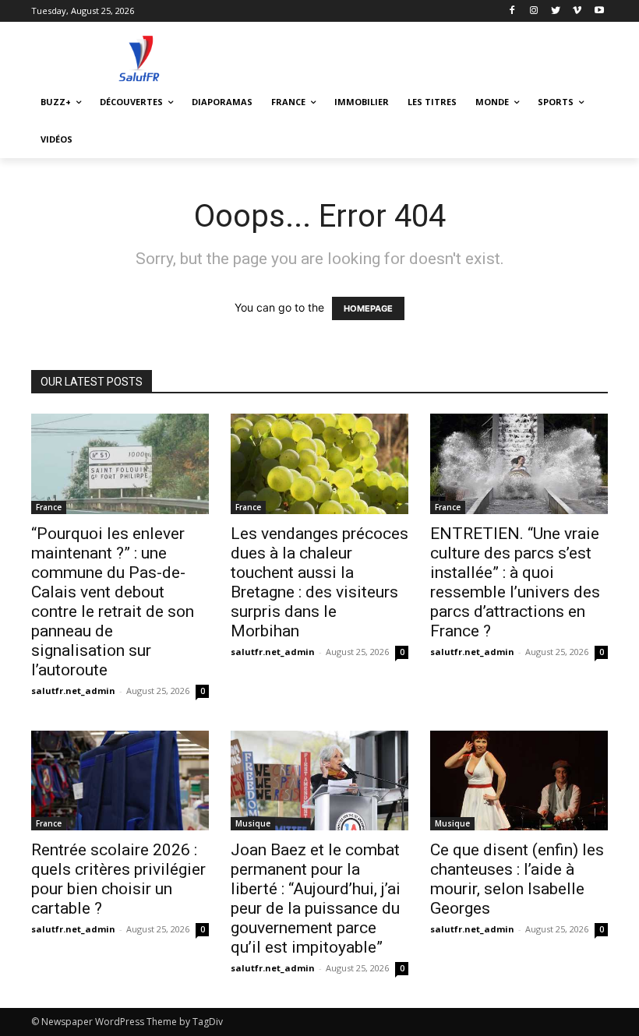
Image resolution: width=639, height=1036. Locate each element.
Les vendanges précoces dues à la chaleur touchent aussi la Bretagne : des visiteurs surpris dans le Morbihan (319, 582)
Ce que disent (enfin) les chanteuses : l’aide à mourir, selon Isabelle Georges (517, 879)
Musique (252, 823)
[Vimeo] (577, 11)
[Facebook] (512, 11)
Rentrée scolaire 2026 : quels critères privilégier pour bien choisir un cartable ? (118, 879)
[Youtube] (599, 11)
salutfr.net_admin (73, 690)
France (49, 507)
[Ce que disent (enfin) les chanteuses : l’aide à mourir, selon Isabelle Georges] (519, 780)
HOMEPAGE (368, 308)
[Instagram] (534, 11)
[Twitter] (556, 11)
